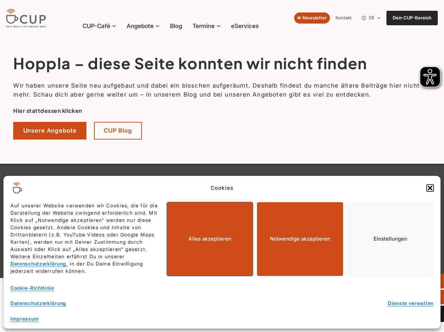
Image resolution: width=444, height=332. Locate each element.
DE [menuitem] (373, 19)
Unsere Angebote (50, 130)
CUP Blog (118, 130)
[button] (430, 188)
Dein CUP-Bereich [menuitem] (412, 17)
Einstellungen (390, 238)
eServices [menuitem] (245, 25)
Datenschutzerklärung (38, 264)
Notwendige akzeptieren (300, 238)
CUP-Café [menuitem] (96, 25)
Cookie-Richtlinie (32, 288)
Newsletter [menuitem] (314, 17)
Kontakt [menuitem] (343, 17)
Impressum (24, 319)
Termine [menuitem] (204, 26)
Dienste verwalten (411, 303)
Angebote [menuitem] (140, 26)
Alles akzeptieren (209, 238)
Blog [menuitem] (176, 25)
